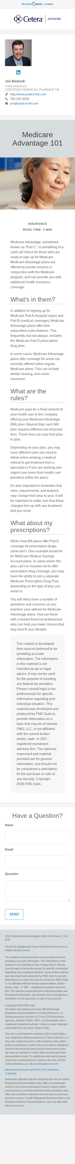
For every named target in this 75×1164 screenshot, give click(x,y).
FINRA (29, 1020)
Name (9, 825)
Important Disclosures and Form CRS (26, 1069)
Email (9, 849)
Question (11, 874)
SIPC (37, 1020)
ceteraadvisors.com (47, 1063)
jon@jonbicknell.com (24, 103)
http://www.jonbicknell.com (28, 94)
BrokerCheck (22, 950)
